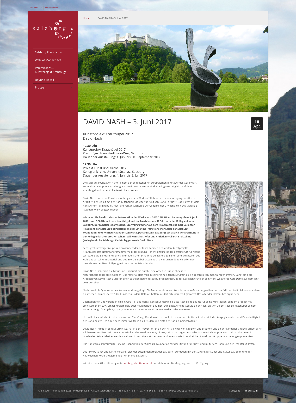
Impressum (51, 7)
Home (86, 18)
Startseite (36, 7)
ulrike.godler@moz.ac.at (138, 363)
